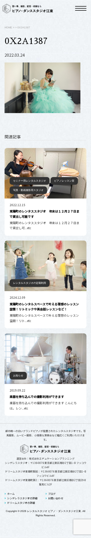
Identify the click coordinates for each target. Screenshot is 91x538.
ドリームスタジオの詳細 (21, 503)
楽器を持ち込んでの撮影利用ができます (37, 396)
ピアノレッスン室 (64, 180)
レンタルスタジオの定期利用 (29, 283)
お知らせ (18, 375)
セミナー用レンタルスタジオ (29, 180)
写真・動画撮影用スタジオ (28, 190)
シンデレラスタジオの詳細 (22, 498)
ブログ (52, 494)
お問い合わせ (55, 498)
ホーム (11, 494)
